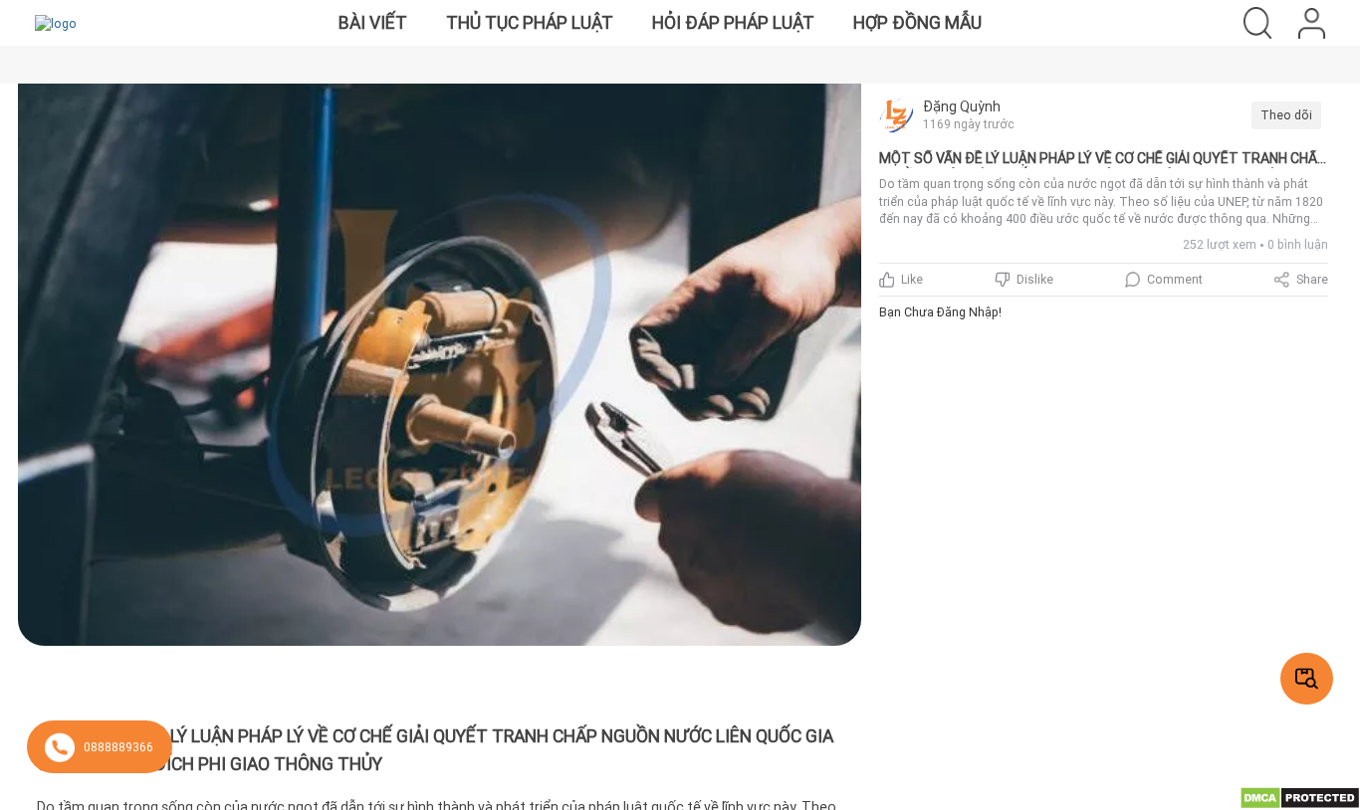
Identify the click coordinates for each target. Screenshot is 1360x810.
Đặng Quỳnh (962, 106)
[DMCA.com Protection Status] (1300, 796)
